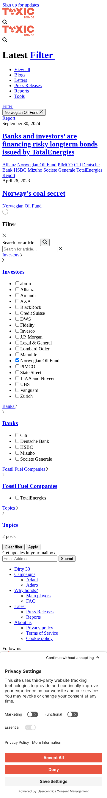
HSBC (20, 170)
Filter (42, 55)
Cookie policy (39, 638)
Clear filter (13, 547)
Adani (32, 579)
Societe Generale (59, 170)
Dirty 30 (22, 569)
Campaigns (24, 574)
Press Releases (28, 85)
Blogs (19, 74)
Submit (67, 558)
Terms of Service (42, 633)
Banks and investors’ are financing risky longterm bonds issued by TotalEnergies (49, 144)
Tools (19, 96)
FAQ (31, 601)
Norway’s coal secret (33, 193)
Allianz (9, 164)
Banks (8, 406)
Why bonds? (26, 590)
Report (8, 118)
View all (22, 69)
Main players (38, 595)
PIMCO (65, 164)
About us (23, 622)
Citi (77, 164)
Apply (33, 547)
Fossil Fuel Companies (24, 469)
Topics (9, 507)
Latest (20, 606)
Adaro (32, 585)
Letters (20, 80)
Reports (21, 90)
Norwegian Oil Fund (22, 112)
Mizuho (35, 170)
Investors (11, 254)
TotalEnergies (89, 170)
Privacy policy (39, 627)
